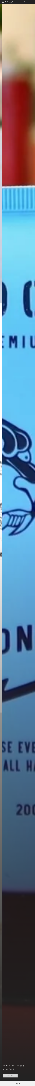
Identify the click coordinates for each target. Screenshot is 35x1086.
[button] (11, 1084)
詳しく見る (9, 1075)
